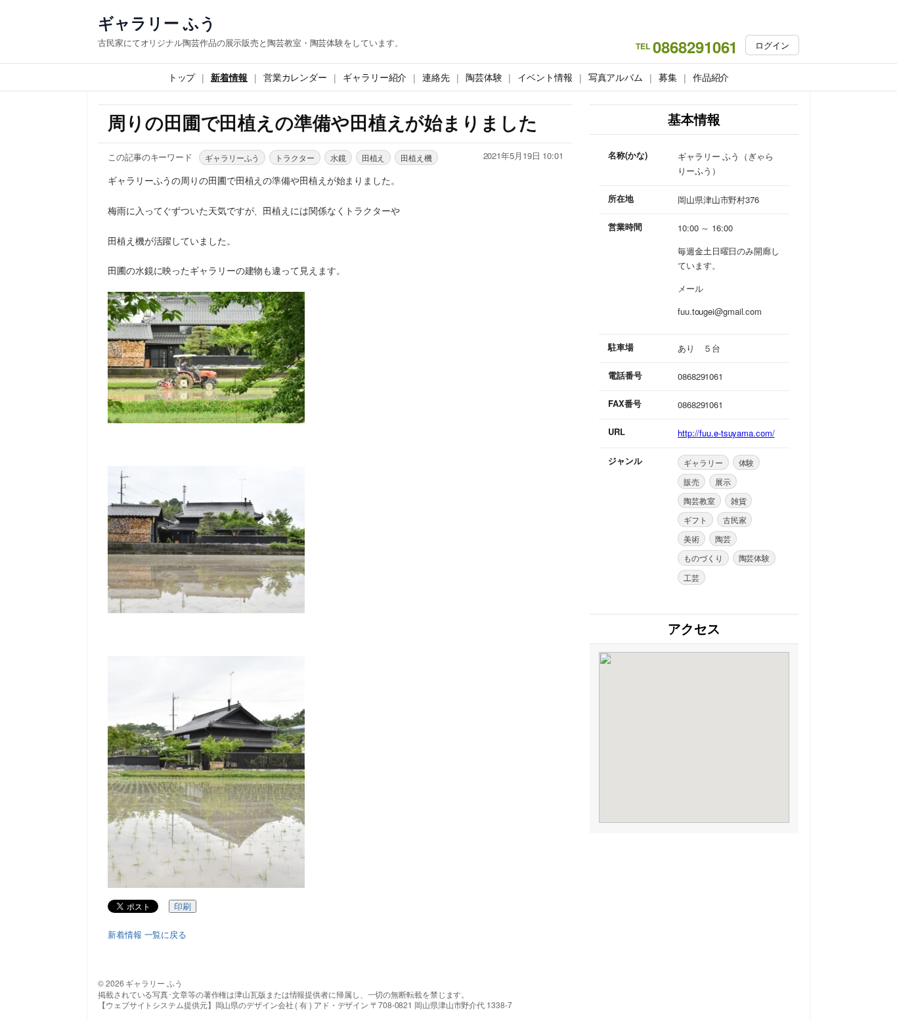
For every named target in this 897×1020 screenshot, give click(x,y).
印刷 (182, 907)
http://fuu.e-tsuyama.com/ (726, 433)
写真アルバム (615, 76)
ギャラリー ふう (157, 22)
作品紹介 (711, 76)
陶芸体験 (484, 76)
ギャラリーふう (232, 157)
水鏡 (338, 157)
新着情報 (229, 76)
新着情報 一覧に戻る (147, 934)
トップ (182, 76)
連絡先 (436, 76)
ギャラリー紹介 (374, 76)
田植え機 (416, 157)
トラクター (295, 157)
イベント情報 (544, 76)
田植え (373, 157)
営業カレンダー (295, 76)
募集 (668, 76)
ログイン (772, 45)
